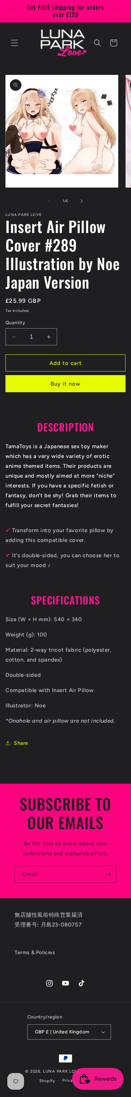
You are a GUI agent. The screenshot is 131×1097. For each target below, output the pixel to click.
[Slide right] (82, 201)
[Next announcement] (118, 11)
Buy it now (65, 384)
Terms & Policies (35, 952)
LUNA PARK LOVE (62, 1071)
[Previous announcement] (13, 11)
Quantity (15, 322)
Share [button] (21, 743)
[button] (15, 43)
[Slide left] (49, 201)
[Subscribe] (108, 874)
